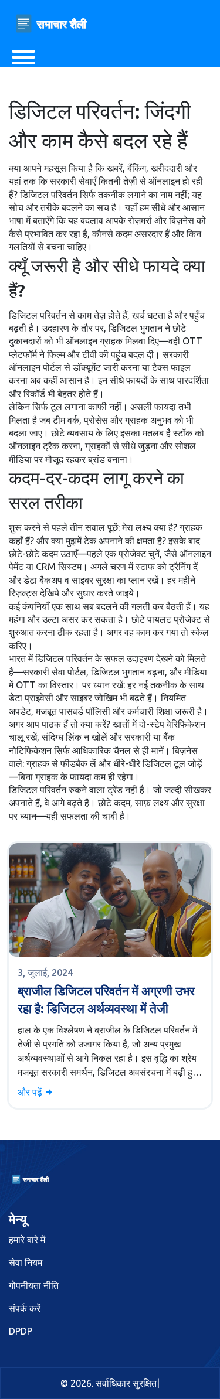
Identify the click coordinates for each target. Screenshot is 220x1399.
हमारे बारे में (27, 1239)
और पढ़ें (31, 1092)
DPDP (20, 1331)
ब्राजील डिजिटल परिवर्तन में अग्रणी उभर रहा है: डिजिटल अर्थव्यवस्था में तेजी (106, 999)
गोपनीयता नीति (34, 1285)
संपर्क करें (24, 1308)
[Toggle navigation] (23, 57)
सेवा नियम (25, 1262)
